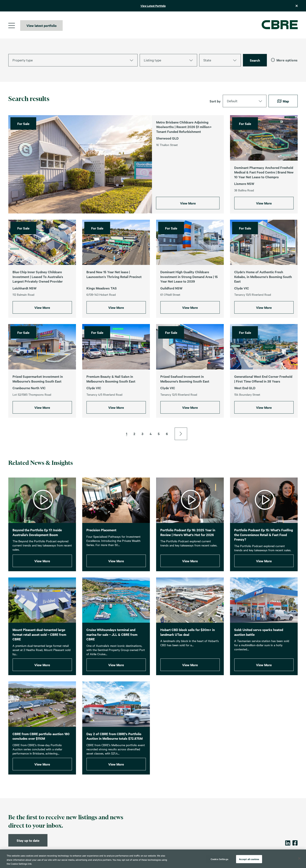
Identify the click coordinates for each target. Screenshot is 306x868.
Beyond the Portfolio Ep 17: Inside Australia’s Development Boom (37, 532)
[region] (153, 858)
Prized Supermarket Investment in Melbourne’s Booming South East (37, 378)
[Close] (299, 858)
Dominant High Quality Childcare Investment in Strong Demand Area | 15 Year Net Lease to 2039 (189, 276)
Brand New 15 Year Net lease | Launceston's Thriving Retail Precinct (114, 274)
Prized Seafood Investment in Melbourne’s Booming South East (184, 378)
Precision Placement (101, 530)
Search (255, 60)
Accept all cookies (249, 859)
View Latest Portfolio (153, 6)
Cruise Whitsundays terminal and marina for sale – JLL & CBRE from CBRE (111, 634)
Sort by (215, 101)
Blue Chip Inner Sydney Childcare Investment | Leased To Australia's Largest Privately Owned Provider (37, 276)
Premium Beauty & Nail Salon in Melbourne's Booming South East (110, 378)
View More (188, 203)
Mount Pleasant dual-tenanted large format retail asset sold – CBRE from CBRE (39, 634)
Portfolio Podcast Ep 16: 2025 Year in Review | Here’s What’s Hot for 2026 (187, 532)
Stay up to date (28, 840)
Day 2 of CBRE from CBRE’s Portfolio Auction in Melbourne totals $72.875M (114, 736)
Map (285, 101)
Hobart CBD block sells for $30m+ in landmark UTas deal (187, 632)
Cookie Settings (219, 859)
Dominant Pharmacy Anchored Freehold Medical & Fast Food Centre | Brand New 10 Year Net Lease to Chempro (264, 172)
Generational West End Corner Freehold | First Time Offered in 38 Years (263, 378)
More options (287, 60)
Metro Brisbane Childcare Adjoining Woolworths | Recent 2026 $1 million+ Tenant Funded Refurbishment (184, 127)
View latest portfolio (41, 25)
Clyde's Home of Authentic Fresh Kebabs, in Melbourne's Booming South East (263, 276)
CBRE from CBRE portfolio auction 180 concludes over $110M (41, 736)
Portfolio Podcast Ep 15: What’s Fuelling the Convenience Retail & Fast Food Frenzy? (263, 534)
